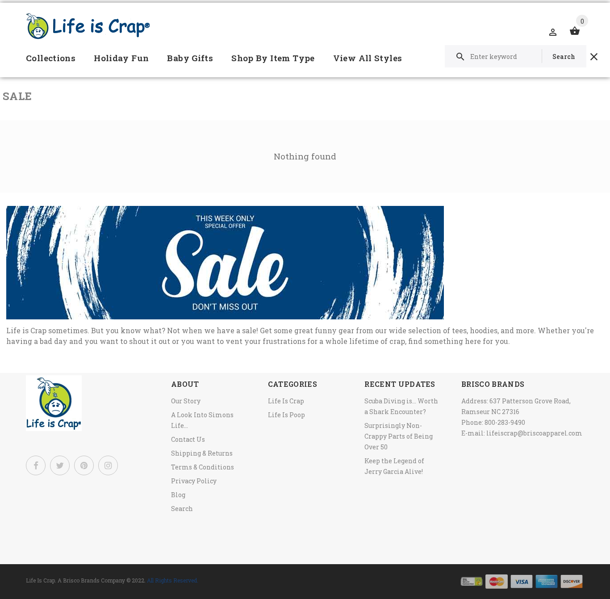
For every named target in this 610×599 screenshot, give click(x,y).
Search (182, 508)
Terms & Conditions (202, 467)
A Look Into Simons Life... (202, 420)
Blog (178, 494)
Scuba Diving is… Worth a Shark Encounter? (401, 406)
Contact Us (188, 439)
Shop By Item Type (272, 57)
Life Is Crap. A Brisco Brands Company (75, 580)
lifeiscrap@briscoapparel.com (534, 433)
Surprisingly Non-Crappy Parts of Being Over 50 (398, 436)
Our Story (186, 401)
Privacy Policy (194, 481)
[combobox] (515, 56)
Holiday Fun (121, 57)
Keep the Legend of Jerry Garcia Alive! (394, 466)
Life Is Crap (286, 401)
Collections (50, 57)
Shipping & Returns (202, 453)
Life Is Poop (286, 415)
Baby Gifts (190, 57)
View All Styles (367, 57)
